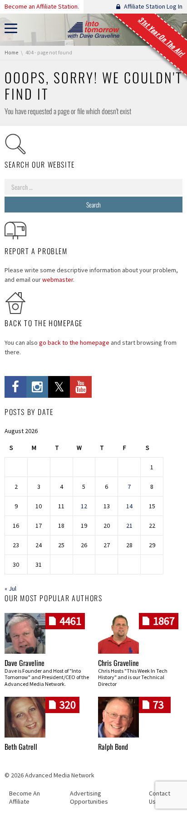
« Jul (10, 588)
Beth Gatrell (21, 746)
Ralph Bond (113, 746)
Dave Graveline (24, 662)
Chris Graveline (118, 662)
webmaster (57, 279)
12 (84, 506)
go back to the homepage (74, 342)
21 (129, 525)
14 (129, 506)
